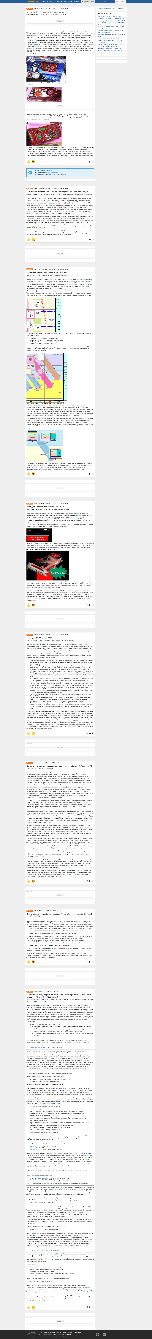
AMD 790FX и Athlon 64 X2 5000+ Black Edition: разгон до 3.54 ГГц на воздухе (57, 192)
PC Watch (55, 292)
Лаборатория (67, 1)
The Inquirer (49, 205)
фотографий (70, 50)
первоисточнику (31, 233)
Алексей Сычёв (64, 8)
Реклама (69, 1332)
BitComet (63, 1088)
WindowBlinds (60, 1187)
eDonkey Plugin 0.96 (36, 1149)
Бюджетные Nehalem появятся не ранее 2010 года (46, 272)
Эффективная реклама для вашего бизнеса (111, 8)
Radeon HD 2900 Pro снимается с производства (45, 12)
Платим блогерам (89, 1)
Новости (58, 1)
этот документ (76, 874)
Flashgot (87, 1287)
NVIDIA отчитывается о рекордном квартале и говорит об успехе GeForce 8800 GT (59, 766)
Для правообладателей (46, 1334)
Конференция (44, 1)
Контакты (46, 1332)
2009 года (84, 281)
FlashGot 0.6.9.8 (35, 1301)
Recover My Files (36, 1233)
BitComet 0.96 (34, 1146)
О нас (40, 1332)
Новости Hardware (39, 8)
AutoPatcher (47, 950)
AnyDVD (56, 1207)
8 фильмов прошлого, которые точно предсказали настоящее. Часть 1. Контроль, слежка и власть (110, 40)
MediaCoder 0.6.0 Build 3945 (38, 1047)
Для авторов (77, 1332)
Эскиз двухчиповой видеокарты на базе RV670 (45, 507)
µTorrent (58, 1103)
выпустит (77, 513)
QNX (60, 910)
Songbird (54, 1053)
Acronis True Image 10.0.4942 (39, 1180)
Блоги (51, 1)
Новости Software (38, 910)
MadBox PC (52, 652)
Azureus (51, 1103)
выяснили (36, 644)
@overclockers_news (53, 172)
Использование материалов (58, 1332)
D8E (68, 594)
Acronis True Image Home (82, 1153)
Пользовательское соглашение (62, 1334)
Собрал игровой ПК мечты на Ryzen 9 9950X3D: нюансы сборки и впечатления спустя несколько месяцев (111, 22)
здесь (68, 719)
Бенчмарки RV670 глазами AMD (39, 638)
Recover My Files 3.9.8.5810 (38, 1250)
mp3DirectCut (58, 1254)
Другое (76, 1)
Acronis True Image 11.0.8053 (39, 1178)
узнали (36, 42)
